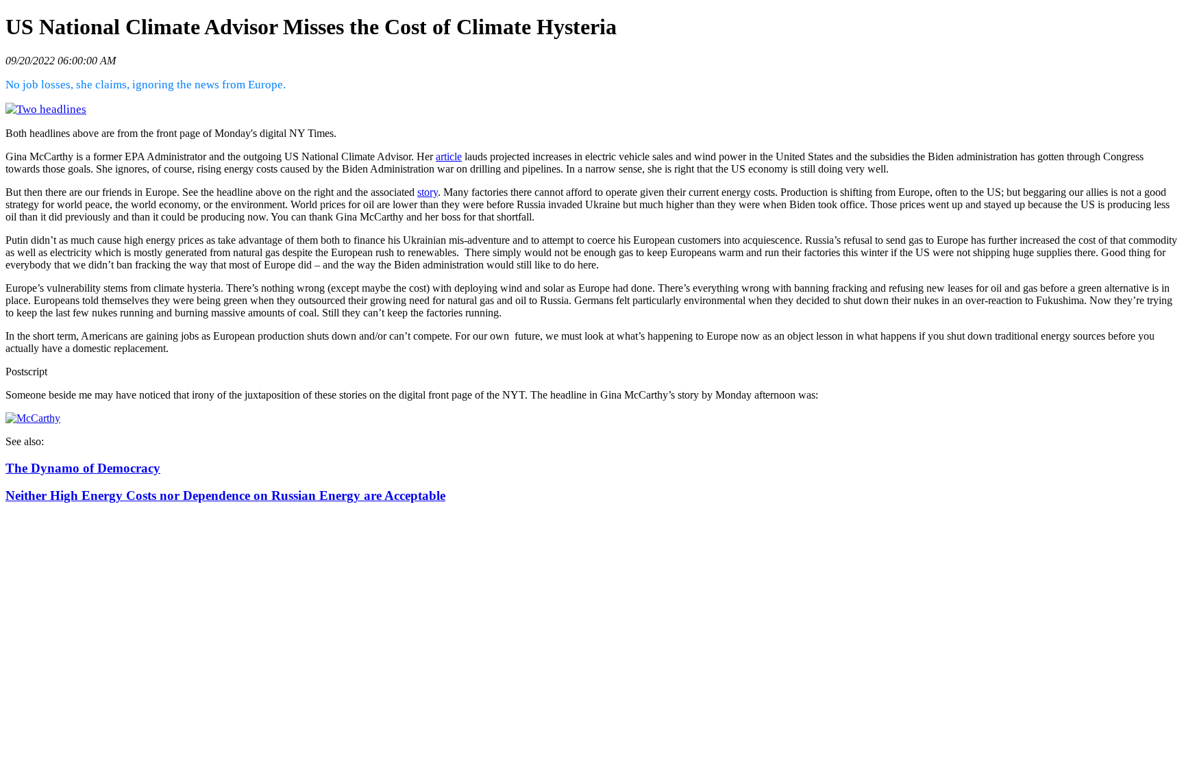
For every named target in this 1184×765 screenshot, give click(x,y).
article (449, 156)
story (427, 192)
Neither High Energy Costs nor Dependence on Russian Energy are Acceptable (225, 495)
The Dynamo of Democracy (82, 468)
